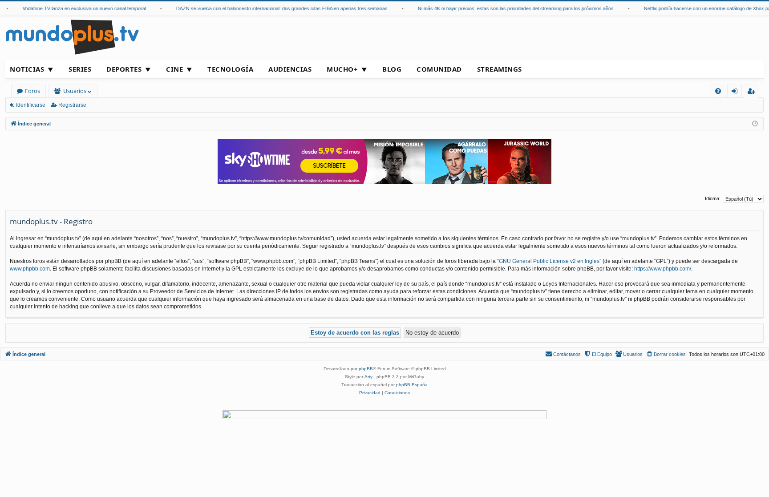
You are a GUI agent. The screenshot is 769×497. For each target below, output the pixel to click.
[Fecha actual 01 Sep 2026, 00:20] (755, 124)
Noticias (27, 69)
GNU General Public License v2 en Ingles (549, 261)
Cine (174, 69)
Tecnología (230, 69)
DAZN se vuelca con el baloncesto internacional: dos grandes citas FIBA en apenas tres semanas (277, 8)
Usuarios (74, 91)
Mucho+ (342, 69)
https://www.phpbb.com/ (662, 269)
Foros (32, 91)
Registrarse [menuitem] (753, 92)
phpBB (366, 368)
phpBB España (412, 384)
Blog (391, 69)
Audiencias (290, 69)
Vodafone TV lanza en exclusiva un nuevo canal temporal (79, 8)
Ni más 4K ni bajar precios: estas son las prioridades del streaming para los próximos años (511, 8)
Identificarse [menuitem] (736, 92)
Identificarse (30, 105)
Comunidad (439, 69)
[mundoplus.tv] (72, 36)
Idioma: (712, 198)
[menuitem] (718, 91)
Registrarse (72, 105)
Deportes (124, 69)
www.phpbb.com (30, 269)
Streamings (499, 69)
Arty (368, 376)
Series (80, 69)
